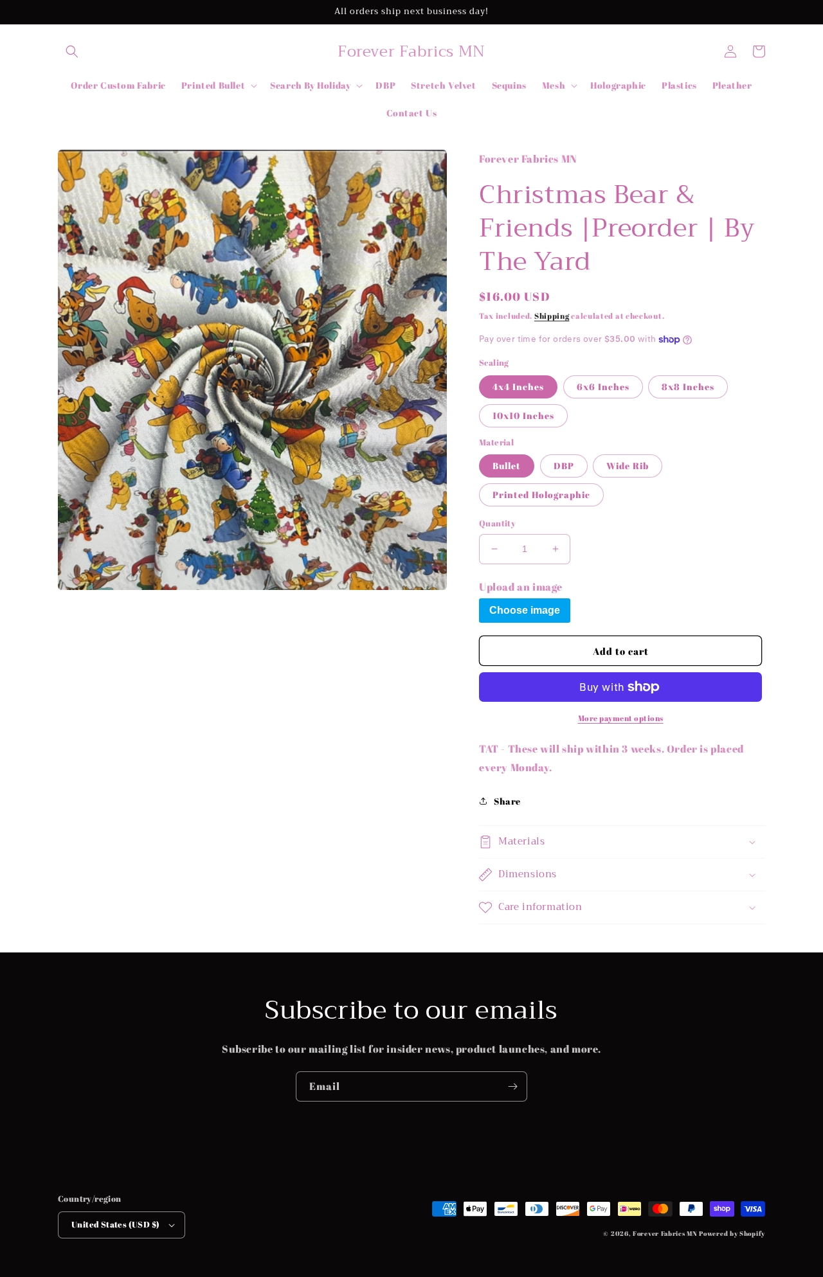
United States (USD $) (115, 1224)
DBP (564, 466)
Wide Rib (627, 466)
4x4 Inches (518, 386)
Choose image (524, 610)
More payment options (621, 718)
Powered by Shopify (732, 1233)
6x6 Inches (603, 386)
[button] (72, 51)
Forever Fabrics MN (665, 1233)
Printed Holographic (541, 494)
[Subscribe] (512, 1086)
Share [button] (507, 801)
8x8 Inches (688, 386)
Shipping (552, 315)
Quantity (497, 523)
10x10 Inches (523, 415)
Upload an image (521, 586)
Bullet (507, 466)
